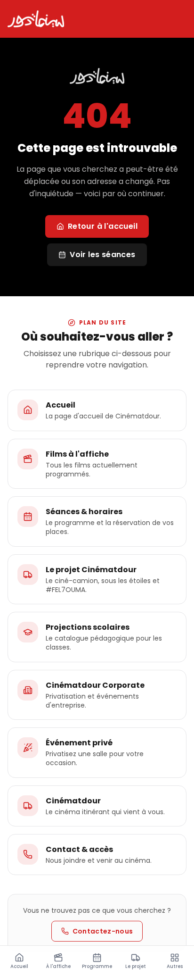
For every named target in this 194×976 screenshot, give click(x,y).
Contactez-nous (103, 931)
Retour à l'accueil (102, 226)
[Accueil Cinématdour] (36, 18)
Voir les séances (102, 254)
